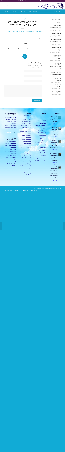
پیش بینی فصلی (27, 155)
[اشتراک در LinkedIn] (18, 48)
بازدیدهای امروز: (12, 141)
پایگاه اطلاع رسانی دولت (41, 120)
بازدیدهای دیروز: (12, 145)
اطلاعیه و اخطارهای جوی (26, 125)
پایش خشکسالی (27, 143)
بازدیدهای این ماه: (12, 151)
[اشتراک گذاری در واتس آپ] (27, 48)
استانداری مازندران (42, 135)
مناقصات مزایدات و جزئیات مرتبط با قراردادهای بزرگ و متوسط (40, 160)
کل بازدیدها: (13, 157)
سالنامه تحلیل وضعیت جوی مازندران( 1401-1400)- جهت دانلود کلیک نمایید (24, 31)
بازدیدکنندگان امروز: (11, 143)
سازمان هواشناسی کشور (41, 128)
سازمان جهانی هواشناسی (41, 150)
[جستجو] (6, 5)
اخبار (30, 117)
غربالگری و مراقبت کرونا (41, 152)
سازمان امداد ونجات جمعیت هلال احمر (40, 143)
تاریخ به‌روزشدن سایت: (11, 163)
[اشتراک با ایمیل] (8, 48)
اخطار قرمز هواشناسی (26, 121)
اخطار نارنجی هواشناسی (26, 123)
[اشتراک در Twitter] (37, 48)
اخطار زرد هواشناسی (26, 119)
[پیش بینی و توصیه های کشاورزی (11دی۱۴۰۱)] (64, 226)
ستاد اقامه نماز (43, 147)
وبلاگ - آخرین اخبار (56, 11)
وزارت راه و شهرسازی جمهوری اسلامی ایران (41, 131)
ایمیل (21, 75)
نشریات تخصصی (22, 19)
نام (21, 70)
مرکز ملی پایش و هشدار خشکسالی (41, 139)
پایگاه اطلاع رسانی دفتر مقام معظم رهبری (40, 117)
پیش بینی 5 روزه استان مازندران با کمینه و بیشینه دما (25, 147)
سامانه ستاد (43, 155)
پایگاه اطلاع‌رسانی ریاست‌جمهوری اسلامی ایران (40, 124)
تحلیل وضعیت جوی (27, 169)
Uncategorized (27, 115)
